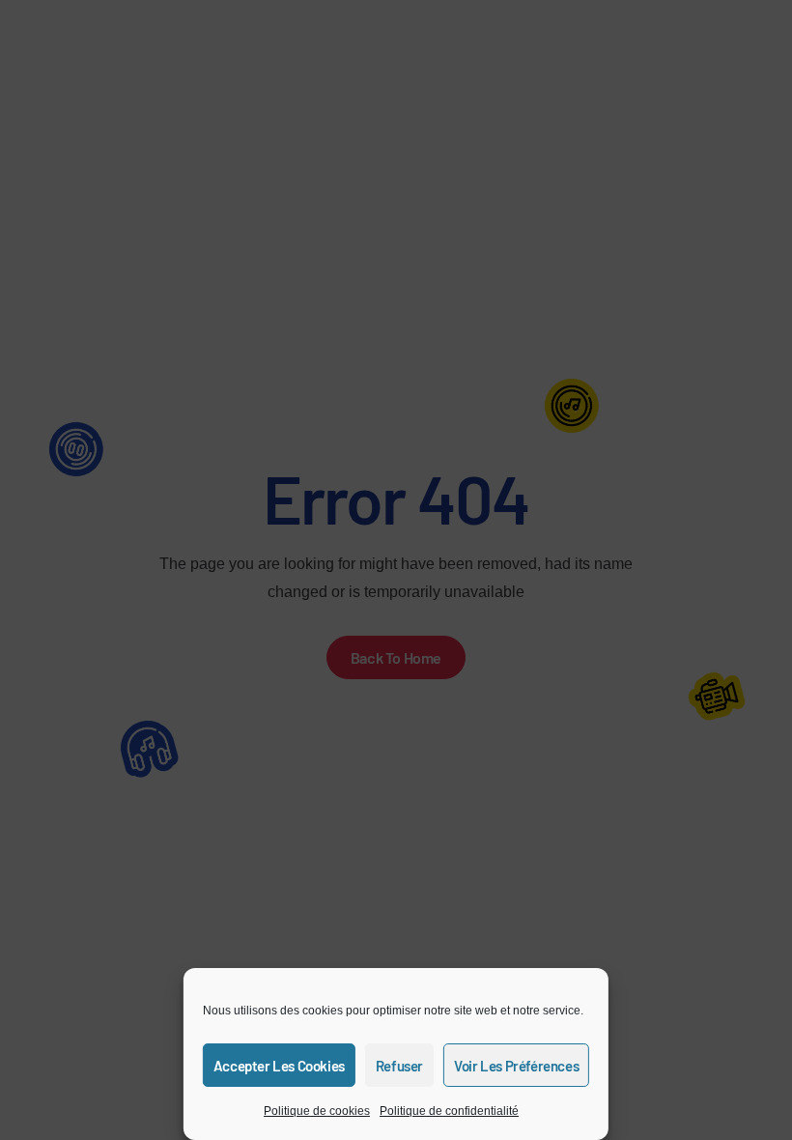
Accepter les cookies (279, 1065)
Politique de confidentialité (449, 1111)
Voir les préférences (516, 1065)
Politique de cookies (317, 1111)
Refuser (399, 1065)
